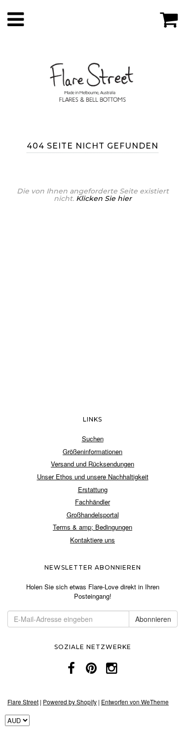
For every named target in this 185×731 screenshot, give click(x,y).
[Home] (92, 80)
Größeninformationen (92, 451)
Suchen (93, 438)
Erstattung (93, 489)
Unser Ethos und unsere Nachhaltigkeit (92, 476)
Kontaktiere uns (92, 539)
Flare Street (22, 701)
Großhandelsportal (93, 514)
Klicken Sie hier (104, 198)
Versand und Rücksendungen (92, 463)
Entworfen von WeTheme (135, 701)
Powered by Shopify (70, 701)
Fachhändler (92, 501)
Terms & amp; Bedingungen (92, 527)
